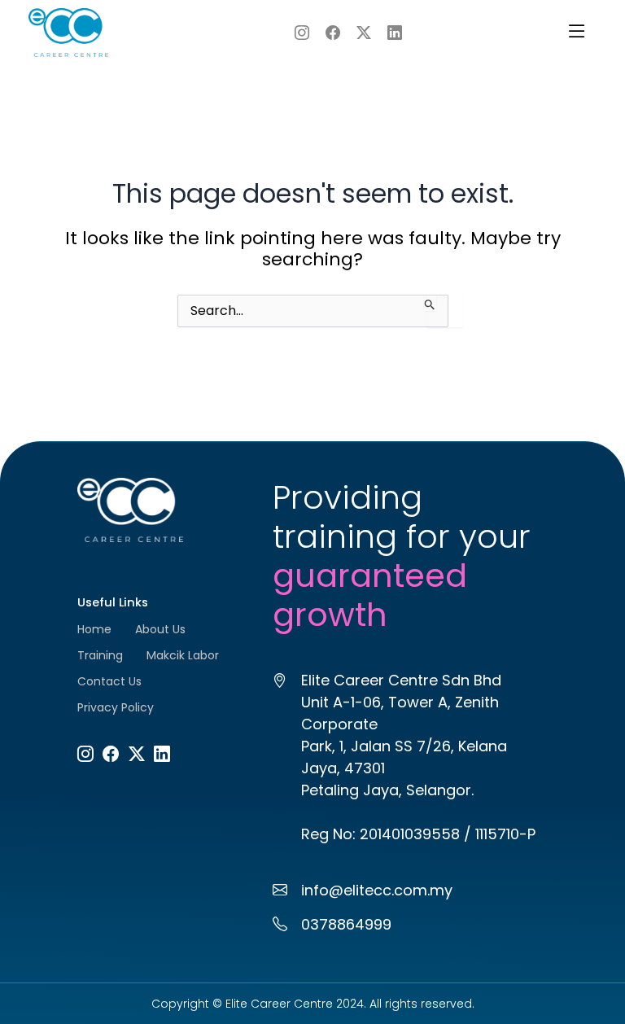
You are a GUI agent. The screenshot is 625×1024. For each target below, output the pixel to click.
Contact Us (109, 681)
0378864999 (346, 924)
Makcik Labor (182, 655)
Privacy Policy (115, 707)
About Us (160, 629)
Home (94, 629)
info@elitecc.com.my (376, 890)
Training (100, 655)
